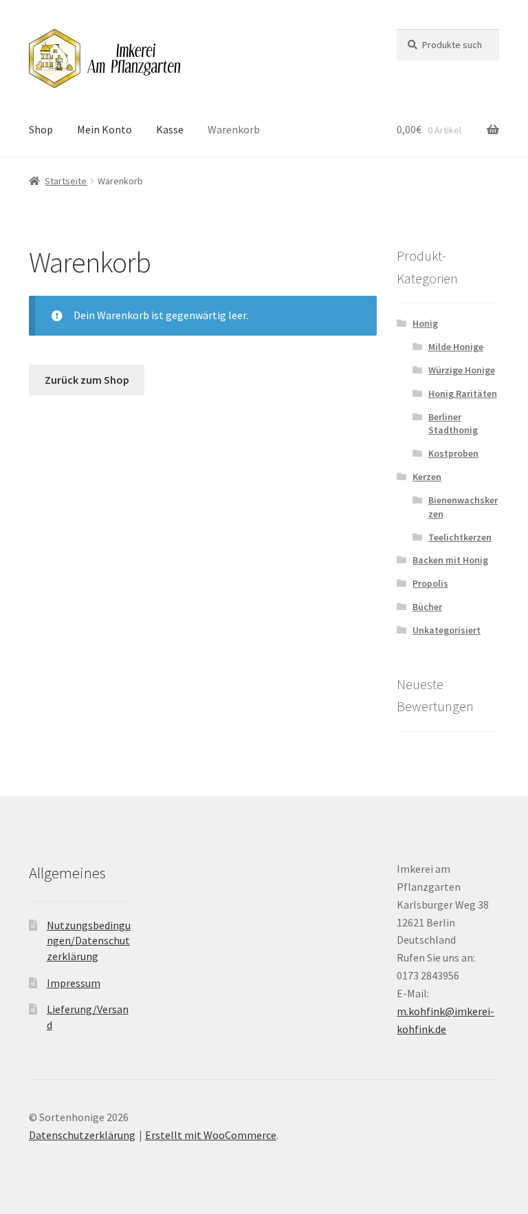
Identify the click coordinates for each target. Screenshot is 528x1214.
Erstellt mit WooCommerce (210, 1135)
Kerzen (426, 476)
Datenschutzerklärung (82, 1135)
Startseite (66, 181)
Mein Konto (104, 129)
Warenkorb (234, 129)
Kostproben (453, 453)
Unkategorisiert (446, 630)
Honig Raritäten (462, 393)
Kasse (170, 129)
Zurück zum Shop (87, 380)
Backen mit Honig (450, 560)
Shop (41, 129)
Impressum (73, 983)
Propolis (430, 583)
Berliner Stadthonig (453, 424)
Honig (425, 323)
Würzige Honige (461, 370)
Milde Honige (455, 346)
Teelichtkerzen (460, 537)
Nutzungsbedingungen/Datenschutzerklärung (89, 940)
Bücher (427, 606)
